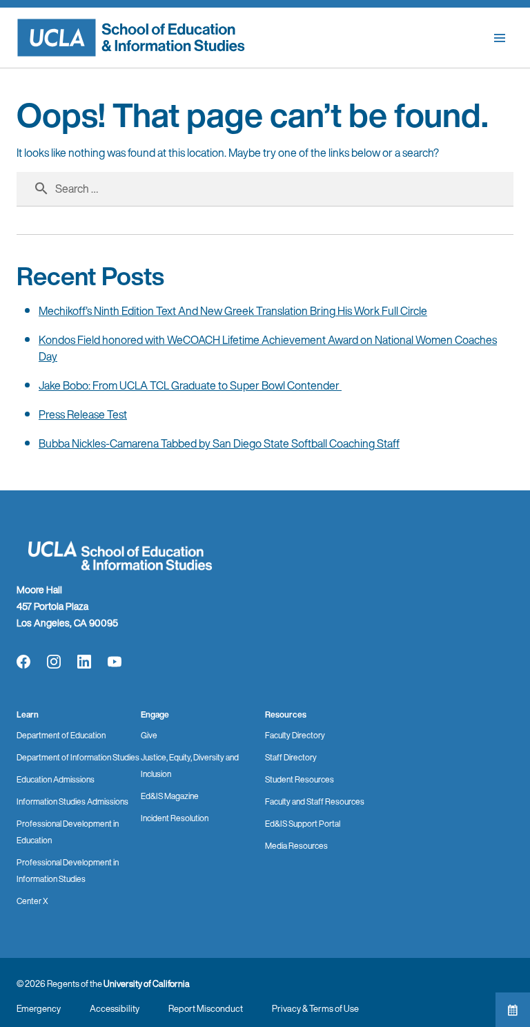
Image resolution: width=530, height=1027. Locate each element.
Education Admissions (56, 779)
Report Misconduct (205, 1008)
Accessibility (114, 1008)
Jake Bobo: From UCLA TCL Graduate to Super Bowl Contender (190, 385)
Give (149, 735)
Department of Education (61, 735)
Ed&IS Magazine (170, 796)
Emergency (39, 1008)
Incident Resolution (174, 818)
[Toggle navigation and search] (499, 38)
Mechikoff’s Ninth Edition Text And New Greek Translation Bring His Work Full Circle (233, 311)
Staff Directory (291, 757)
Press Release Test (83, 414)
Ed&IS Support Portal (302, 823)
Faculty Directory (295, 735)
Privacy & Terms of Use (315, 1008)
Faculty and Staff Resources (314, 801)
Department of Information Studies (78, 757)
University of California (147, 983)
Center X (32, 901)
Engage (155, 714)
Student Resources (299, 779)
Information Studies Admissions (72, 801)
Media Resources (296, 846)
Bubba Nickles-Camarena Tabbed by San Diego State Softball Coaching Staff (219, 443)
